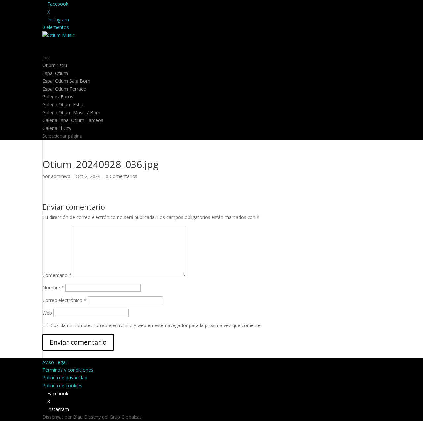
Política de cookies (62, 385)
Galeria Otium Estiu (62, 104)
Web (47, 313)
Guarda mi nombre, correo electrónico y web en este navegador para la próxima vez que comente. (156, 325)
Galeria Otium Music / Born (71, 112)
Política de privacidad (64, 377)
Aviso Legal (54, 362)
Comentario (57, 275)
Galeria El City (56, 128)
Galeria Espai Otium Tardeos (72, 120)
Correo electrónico (64, 300)
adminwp (60, 176)
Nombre (53, 288)
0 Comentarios (121, 176)
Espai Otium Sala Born (66, 81)
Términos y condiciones (67, 370)
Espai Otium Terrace (64, 89)
